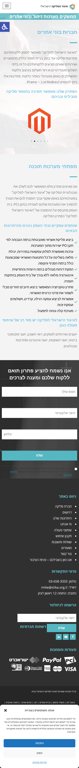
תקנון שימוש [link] (64, 536)
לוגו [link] (35, 702)
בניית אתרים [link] (45, 702)
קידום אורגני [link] (26, 702)
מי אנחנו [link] (66, 524)
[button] (5, 710)
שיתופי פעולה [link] (63, 530)
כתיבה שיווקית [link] (12, 702)
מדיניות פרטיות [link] (40, 762)
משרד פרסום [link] (58, 702)
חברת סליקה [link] (63, 506)
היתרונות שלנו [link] (62, 518)
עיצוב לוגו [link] (70, 702)
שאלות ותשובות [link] (62, 542)
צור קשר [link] (66, 553)
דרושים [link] (67, 512)
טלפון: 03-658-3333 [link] (62, 581)
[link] (5, 27)
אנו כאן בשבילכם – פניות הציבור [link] (51, 559)
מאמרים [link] (66, 548)
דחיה (39, 753)
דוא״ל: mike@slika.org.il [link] (58, 587)
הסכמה (39, 743)
